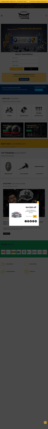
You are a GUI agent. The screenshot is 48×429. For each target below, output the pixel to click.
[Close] (38, 202)
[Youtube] (36, 221)
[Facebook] (26, 221)
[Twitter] (31, 221)
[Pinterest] (33, 221)
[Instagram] (28, 221)
